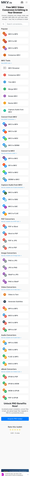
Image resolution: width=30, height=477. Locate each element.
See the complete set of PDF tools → (10, 221)
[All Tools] (22, 2)
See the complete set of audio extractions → (13, 187)
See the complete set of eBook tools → (11, 371)
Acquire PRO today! (15, 419)
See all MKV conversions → (8, 119)
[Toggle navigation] (26, 2)
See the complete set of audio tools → (11, 337)
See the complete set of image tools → (11, 255)
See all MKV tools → (6, 63)
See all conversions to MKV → (9, 153)
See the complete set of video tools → (11, 289)
